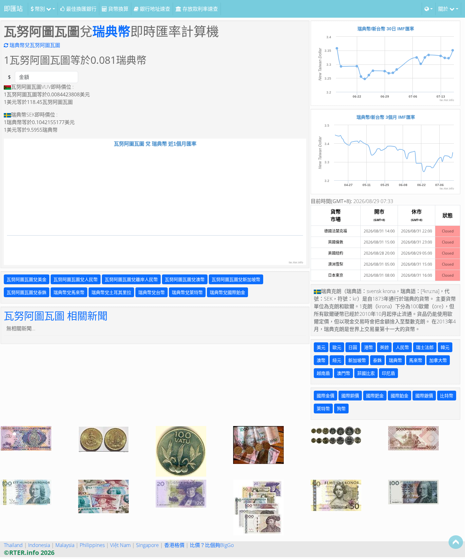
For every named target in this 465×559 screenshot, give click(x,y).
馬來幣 (415, 360)
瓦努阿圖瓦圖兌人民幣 (75, 279)
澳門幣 (343, 373)
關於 (444, 8)
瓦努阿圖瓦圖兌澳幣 (185, 279)
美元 (321, 347)
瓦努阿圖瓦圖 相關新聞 (56, 315)
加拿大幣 (438, 360)
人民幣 (402, 347)
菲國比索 (366, 373)
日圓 (352, 347)
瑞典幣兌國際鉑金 (227, 292)
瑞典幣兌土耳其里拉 (111, 292)
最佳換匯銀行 (80, 8)
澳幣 (321, 360)
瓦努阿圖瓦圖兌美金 (26, 279)
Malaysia (64, 545)
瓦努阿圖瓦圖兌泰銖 (26, 292)
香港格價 (174, 545)
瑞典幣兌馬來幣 (68, 292)
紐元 (336, 360)
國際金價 (325, 396)
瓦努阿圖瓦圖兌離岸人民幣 (131, 279)
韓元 (445, 347)
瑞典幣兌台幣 (151, 292)
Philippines (92, 545)
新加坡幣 (357, 360)
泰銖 (377, 360)
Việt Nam (120, 545)
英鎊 (384, 347)
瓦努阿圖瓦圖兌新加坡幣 (236, 279)
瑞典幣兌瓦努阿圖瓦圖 (34, 45)
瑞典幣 (111, 31)
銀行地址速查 (154, 8)
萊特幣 (323, 409)
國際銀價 (424, 396)
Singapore (147, 545)
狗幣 (341, 409)
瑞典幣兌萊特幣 (187, 292)
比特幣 (446, 396)
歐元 (336, 347)
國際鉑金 (399, 396)
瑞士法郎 (425, 347)
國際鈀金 (375, 396)
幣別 (40, 8)
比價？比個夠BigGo (212, 545)
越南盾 (323, 373)
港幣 (368, 347)
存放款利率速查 (199, 8)
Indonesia (39, 545)
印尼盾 (388, 373)
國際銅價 (350, 396)
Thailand (13, 545)
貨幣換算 (117, 8)
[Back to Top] (455, 542)
